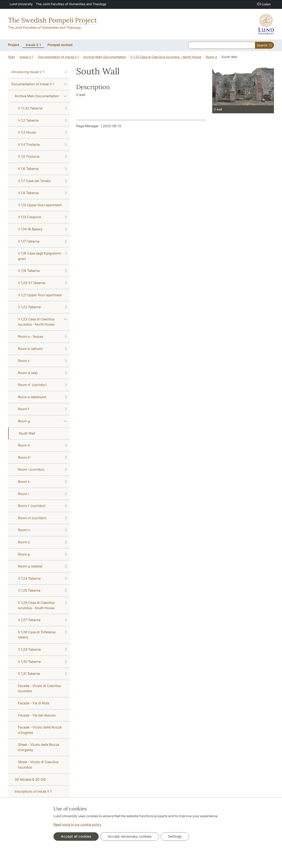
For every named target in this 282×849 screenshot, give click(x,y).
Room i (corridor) (31, 469)
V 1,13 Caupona (29, 217)
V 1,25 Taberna (29, 590)
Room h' (24, 457)
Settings (175, 836)
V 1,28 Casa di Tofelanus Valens (37, 634)
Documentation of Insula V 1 (58, 57)
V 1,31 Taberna (29, 673)
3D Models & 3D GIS (30, 779)
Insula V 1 (26, 57)
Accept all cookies (76, 836)
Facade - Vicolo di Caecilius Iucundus (39, 688)
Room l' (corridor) (32, 506)
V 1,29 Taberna (29, 649)
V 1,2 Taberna (28, 120)
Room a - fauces (30, 336)
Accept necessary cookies (130, 836)
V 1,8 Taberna (28, 193)
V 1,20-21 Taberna (31, 283)
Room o (24, 542)
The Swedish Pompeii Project (52, 20)
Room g (211, 57)
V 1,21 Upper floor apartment (40, 295)
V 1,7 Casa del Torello (34, 181)
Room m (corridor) (32, 518)
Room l (23, 494)
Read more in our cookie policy (77, 824)
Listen (266, 4)
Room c (24, 361)
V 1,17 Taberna (28, 241)
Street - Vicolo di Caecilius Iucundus (38, 764)
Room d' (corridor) (32, 385)
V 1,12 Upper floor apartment (40, 205)
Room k (24, 482)
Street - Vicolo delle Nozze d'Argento (38, 747)
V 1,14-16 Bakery (30, 229)
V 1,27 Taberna (29, 620)
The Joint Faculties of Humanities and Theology (71, 4)
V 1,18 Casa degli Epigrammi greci (39, 256)
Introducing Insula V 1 (27, 72)
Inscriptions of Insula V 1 (33, 791)
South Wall (27, 433)
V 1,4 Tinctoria (29, 144)
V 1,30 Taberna (29, 662)
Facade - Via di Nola (33, 703)
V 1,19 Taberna (29, 271)
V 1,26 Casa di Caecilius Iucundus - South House (36, 605)
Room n (24, 530)
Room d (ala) (28, 373)
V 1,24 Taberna (29, 578)
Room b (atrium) (30, 349)
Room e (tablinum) (32, 397)
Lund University (21, 4)
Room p (24, 554)
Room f (23, 409)
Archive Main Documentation (104, 57)
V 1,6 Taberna (28, 169)
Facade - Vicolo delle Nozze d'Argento (40, 730)
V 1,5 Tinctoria (28, 156)
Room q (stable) (30, 566)
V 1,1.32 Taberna (30, 108)
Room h (24, 445)
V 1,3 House (27, 132)
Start (11, 57)
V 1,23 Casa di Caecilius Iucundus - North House (165, 57)
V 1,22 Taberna (29, 307)
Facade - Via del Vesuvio (37, 715)
